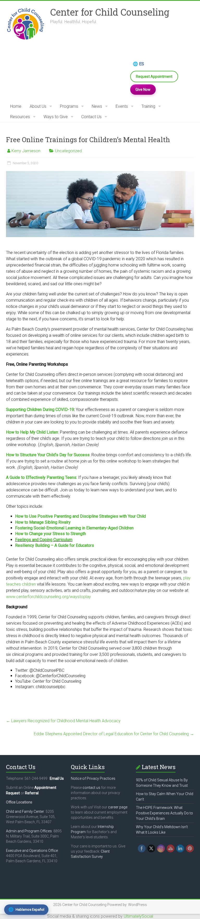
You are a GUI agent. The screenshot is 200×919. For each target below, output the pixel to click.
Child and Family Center (25, 811)
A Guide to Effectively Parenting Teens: (41, 477)
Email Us (57, 778)
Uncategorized (68, 150)
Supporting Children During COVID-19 (40, 409)
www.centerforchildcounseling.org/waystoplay (48, 596)
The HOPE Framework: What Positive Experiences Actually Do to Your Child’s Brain (164, 813)
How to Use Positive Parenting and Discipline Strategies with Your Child (80, 516)
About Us (38, 106)
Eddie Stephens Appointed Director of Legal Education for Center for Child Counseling (114, 733)
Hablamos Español (26, 909)
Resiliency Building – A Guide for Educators (54, 545)
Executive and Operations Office (32, 850)
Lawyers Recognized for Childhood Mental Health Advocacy (63, 720)
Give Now (143, 89)
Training (148, 106)
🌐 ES (138, 63)
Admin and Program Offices (29, 831)
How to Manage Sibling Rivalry (43, 522)
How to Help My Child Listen (32, 432)
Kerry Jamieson (25, 150)
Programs (69, 106)
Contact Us (91, 116)
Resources (20, 116)
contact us (91, 787)
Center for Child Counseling (109, 12)
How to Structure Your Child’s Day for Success (48, 454)
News (97, 106)
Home (15, 106)
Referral (32, 793)
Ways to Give (55, 116)
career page (117, 807)
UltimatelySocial (138, 916)
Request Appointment (154, 76)
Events (122, 106)
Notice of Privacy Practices (93, 778)
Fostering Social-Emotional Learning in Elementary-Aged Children (74, 527)
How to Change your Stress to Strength (50, 533)
